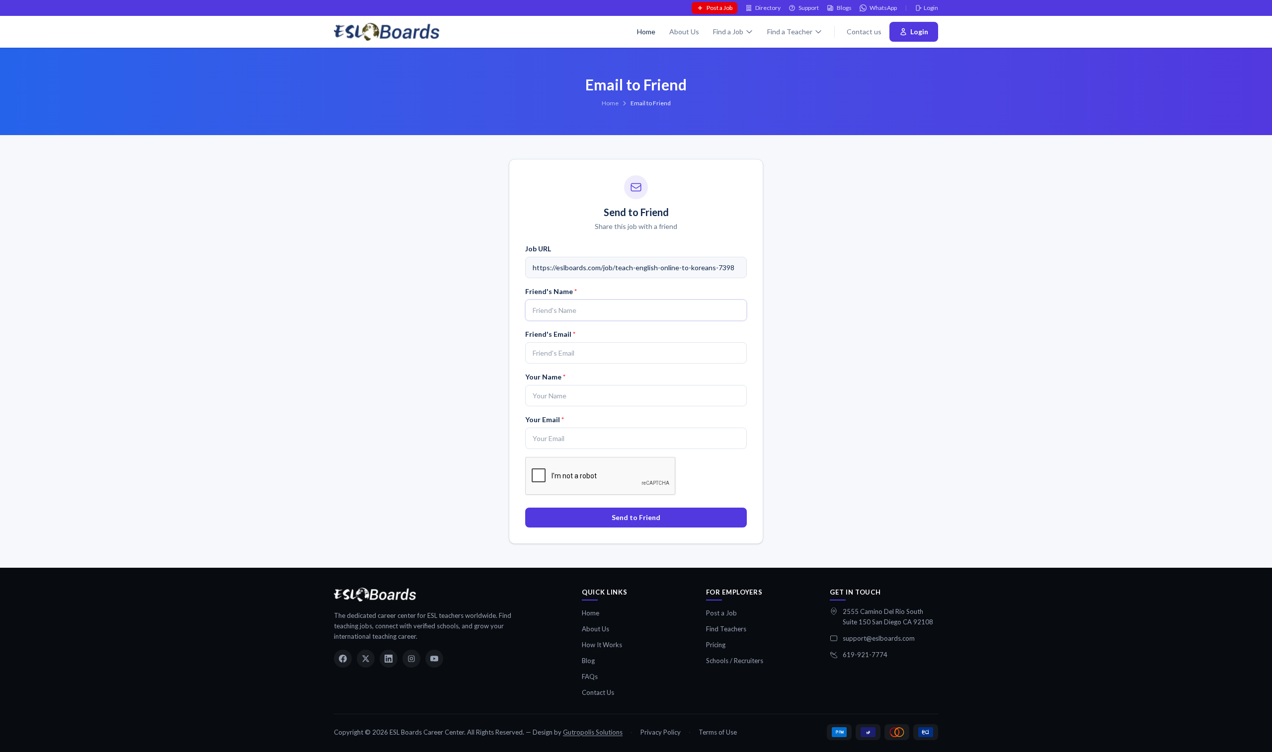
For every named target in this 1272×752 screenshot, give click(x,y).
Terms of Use (718, 732)
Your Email (544, 419)
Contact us (864, 31)
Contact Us (598, 692)
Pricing (715, 645)
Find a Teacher (789, 31)
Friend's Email (550, 334)
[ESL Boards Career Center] (375, 595)
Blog (588, 661)
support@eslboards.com (879, 638)
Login (931, 7)
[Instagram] (411, 659)
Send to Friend (636, 517)
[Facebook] (343, 659)
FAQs (590, 676)
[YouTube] (434, 659)
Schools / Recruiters (734, 661)
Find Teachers (726, 629)
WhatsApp (883, 7)
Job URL (538, 248)
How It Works (602, 645)
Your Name (545, 377)
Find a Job (728, 31)
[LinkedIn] (389, 659)
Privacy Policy (660, 732)
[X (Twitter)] (366, 659)
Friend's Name (551, 291)
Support (808, 7)
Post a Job (719, 7)
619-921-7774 (865, 655)
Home (646, 31)
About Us (684, 31)
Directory (768, 7)
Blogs (844, 7)
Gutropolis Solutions (593, 732)
